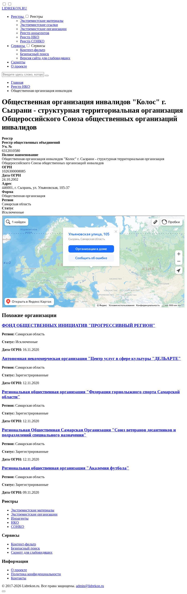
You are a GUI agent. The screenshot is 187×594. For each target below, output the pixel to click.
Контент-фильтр (32, 50)
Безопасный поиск (34, 54)
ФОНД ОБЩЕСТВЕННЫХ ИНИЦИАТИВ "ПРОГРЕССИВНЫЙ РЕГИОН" (78, 325)
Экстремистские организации (43, 29)
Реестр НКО (29, 37)
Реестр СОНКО (32, 41)
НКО (15, 522)
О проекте (19, 66)
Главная (17, 82)
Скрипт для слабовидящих (31, 552)
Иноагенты (20, 518)
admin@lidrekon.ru (90, 586)
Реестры (18, 16)
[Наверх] (3, 591)
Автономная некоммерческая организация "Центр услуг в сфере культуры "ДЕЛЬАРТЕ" (91, 358)
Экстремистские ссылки (39, 25)
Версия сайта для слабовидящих (45, 58)
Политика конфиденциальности (36, 574)
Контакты (18, 578)
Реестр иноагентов (34, 33)
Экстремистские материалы (41, 21)
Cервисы (18, 46)
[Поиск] (47, 75)
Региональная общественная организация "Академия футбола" (65, 468)
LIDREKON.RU (14, 8)
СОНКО (17, 527)
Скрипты (18, 62)
